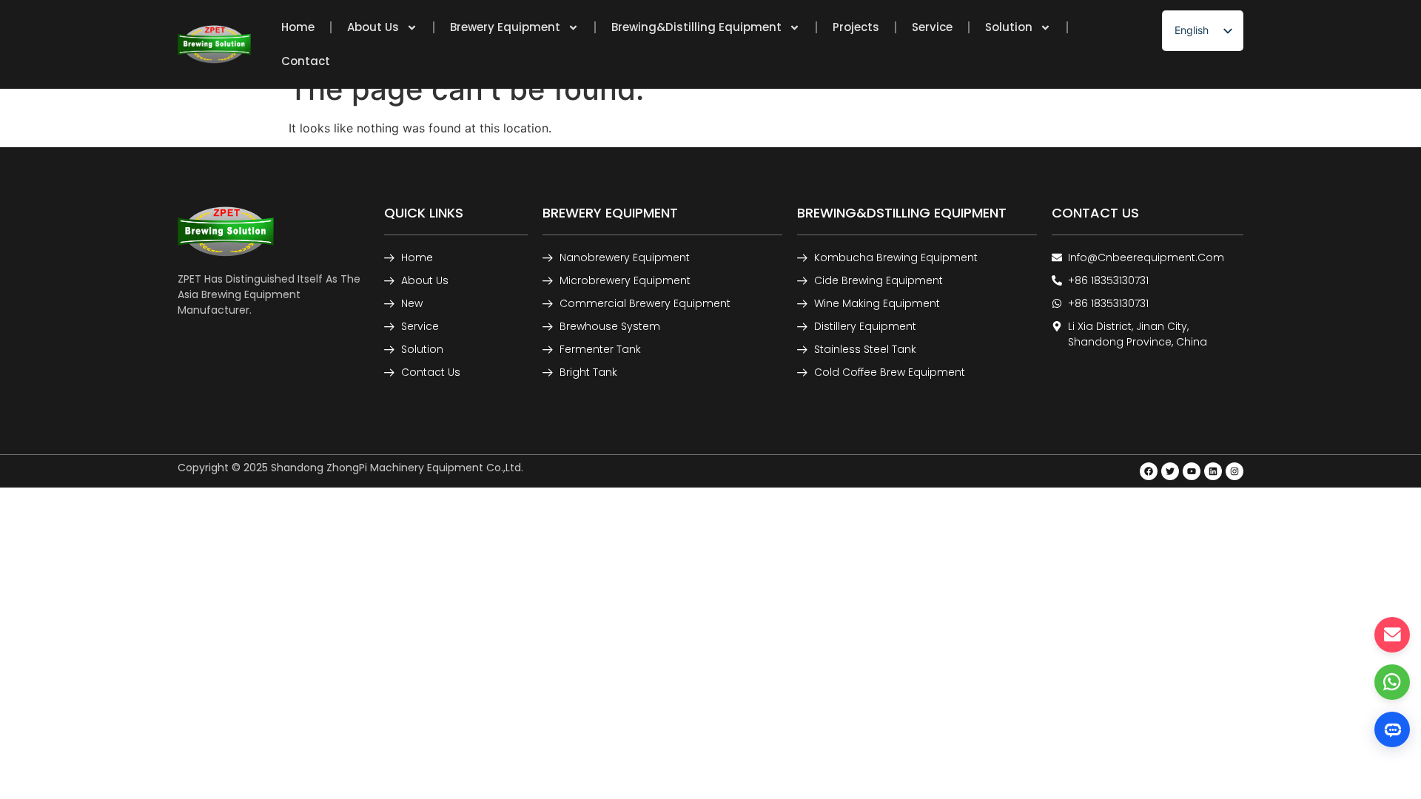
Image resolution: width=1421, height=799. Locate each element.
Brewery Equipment (505, 27)
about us (373, 27)
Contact (305, 61)
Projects (856, 27)
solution (1008, 27)
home (298, 27)
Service (932, 27)
